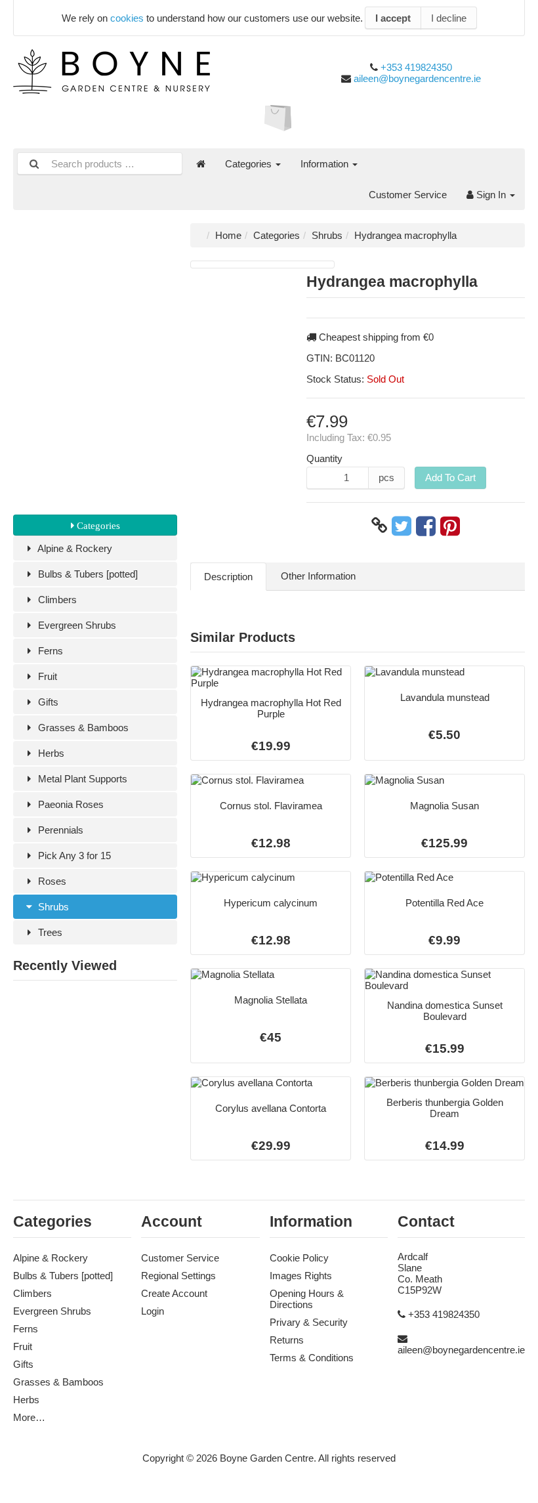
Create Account (174, 1293)
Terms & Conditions (312, 1357)
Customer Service (408, 194)
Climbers (56, 599)
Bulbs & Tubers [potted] (86, 574)
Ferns (49, 650)
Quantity (324, 458)
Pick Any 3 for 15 (73, 855)
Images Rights (301, 1275)
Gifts (46, 702)
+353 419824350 (416, 67)
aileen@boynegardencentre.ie (417, 78)
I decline (448, 18)
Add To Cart (450, 477)
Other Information (318, 576)
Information (325, 163)
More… (29, 1417)
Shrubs (52, 906)
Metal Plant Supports (81, 778)
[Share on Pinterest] (450, 526)
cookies (127, 18)
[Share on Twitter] (401, 526)
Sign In (491, 194)
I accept (393, 18)
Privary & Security (309, 1322)
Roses (50, 881)
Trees (48, 932)
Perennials (59, 830)
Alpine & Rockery (73, 548)
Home (228, 235)
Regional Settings (178, 1275)
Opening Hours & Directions (307, 1299)
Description (228, 576)
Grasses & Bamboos (82, 727)
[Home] (200, 163)
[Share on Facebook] (426, 526)
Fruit (46, 676)
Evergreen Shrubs (75, 625)
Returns (287, 1339)
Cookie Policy (299, 1257)
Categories (249, 163)
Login (152, 1311)
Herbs (49, 753)
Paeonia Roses (69, 804)
